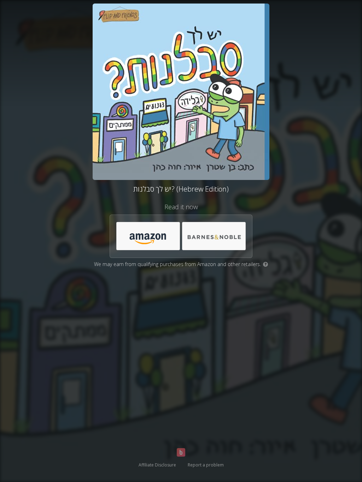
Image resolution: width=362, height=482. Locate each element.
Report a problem (206, 465)
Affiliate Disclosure (157, 465)
